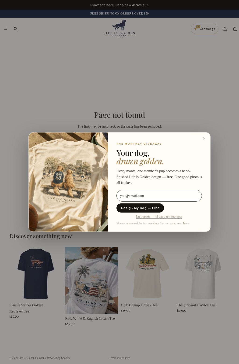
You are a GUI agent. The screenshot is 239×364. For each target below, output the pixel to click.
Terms (186, 223)
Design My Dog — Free (140, 208)
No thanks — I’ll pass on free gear (159, 216)
